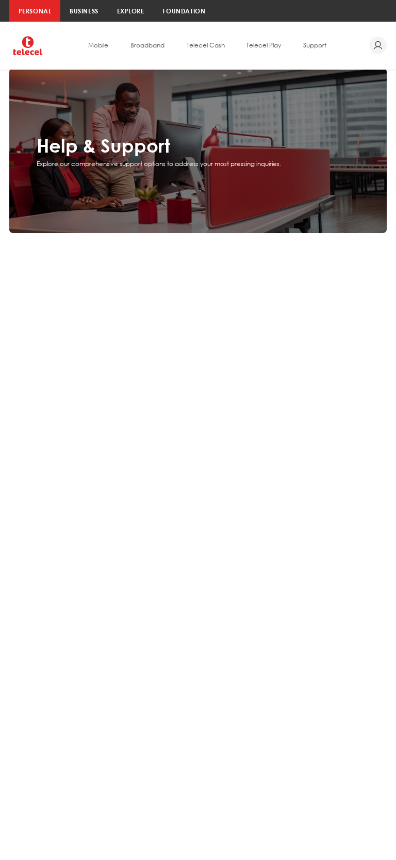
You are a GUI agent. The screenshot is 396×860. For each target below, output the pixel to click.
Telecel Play (263, 45)
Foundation (183, 11)
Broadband (147, 45)
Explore (130, 11)
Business (84, 11)
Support (314, 45)
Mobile (98, 45)
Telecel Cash (206, 45)
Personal (35, 11)
